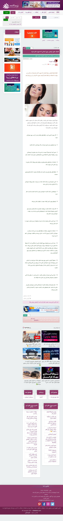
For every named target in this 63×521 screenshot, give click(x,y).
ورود (13, 12)
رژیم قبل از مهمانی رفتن (28, 397)
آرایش (43, 40)
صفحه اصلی (51, 12)
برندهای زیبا (28, 12)
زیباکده (57, 40)
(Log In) (36, 320)
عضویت (6, 12)
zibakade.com (36, 511)
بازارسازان (27, 513)
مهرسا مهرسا (52, 61)
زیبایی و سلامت (50, 40)
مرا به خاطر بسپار (15, 22)
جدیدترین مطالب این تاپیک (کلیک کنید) (48, 56)
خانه (58, 12)
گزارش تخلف (27, 298)
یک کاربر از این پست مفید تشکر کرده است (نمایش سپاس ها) (43, 302)
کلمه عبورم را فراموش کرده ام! (15, 24)
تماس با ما (20, 12)
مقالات (36, 12)
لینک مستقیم (27, 296)
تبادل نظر (44, 12)
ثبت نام (33, 318)
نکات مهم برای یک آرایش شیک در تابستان (49, 397)
